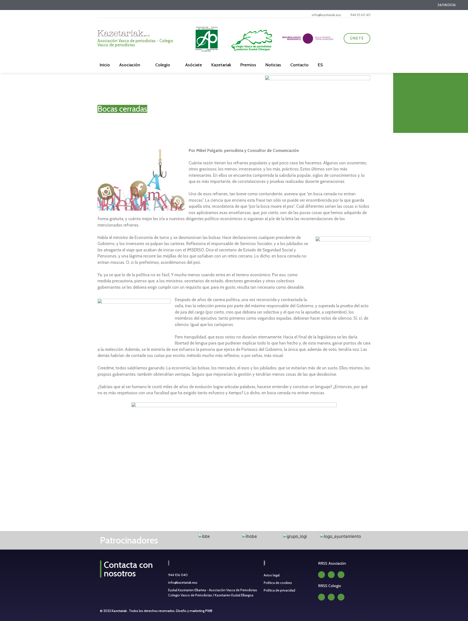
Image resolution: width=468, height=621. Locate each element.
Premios (248, 65)
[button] (176, 536)
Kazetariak (221, 65)
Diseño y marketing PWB (194, 611)
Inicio (105, 65)
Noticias (273, 65)
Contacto (299, 65)
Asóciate (193, 65)
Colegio (162, 65)
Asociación (129, 65)
